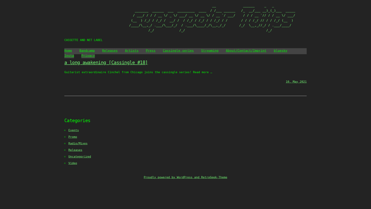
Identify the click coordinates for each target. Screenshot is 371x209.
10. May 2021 (296, 81)
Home (68, 50)
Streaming (210, 50)
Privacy (88, 55)
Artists (132, 50)
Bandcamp (87, 50)
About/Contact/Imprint (246, 50)
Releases (110, 50)
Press (151, 50)
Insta (69, 55)
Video (72, 163)
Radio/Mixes (78, 143)
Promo (72, 137)
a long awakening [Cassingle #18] (106, 62)
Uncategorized (79, 156)
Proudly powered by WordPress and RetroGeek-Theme (185, 177)
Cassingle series (178, 50)
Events (73, 130)
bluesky (280, 50)
